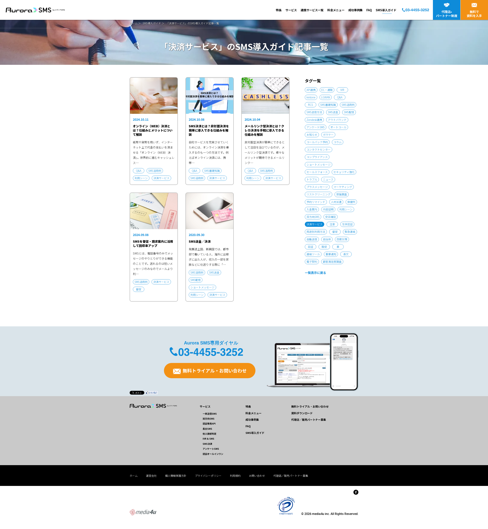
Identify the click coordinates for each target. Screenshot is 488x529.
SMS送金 (333, 112)
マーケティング (343, 187)
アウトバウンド (337, 120)
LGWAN (325, 97)
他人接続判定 (209, 433)
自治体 (327, 239)
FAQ (369, 10)
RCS (310, 105)
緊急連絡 (350, 232)
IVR (342, 90)
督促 (335, 232)
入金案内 (312, 209)
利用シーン (345, 209)
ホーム (134, 23)
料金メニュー (335, 10)
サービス (291, 10)
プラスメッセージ (317, 187)
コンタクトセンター (319, 149)
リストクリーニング (319, 194)
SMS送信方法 (314, 112)
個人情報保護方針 (175, 476)
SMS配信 (349, 112)
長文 (346, 254)
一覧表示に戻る (315, 272)
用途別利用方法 (316, 232)
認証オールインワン (213, 453)
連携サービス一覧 (312, 10)
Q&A (339, 97)
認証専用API (209, 423)
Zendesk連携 (314, 120)
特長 (279, 10)
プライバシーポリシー (208, 476)
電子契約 (312, 261)
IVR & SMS (208, 438)
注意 (332, 224)
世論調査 (341, 194)
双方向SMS (313, 217)
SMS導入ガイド (386, 10)
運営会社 (151, 476)
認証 (310, 247)
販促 (324, 247)
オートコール (338, 127)
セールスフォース (317, 172)
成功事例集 (355, 10)
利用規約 (235, 476)
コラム (338, 142)
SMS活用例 (348, 105)
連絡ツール (313, 254)
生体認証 (347, 224)
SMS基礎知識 (328, 105)
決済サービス (315, 224)
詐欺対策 (342, 239)
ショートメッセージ (319, 164)
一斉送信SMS (210, 413)
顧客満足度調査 (332, 261)
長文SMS (207, 428)
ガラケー (328, 134)
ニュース (328, 179)
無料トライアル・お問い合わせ (214, 370)
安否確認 (330, 217)
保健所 (351, 202)
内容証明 (328, 209)
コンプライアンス (317, 157)
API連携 (311, 90)
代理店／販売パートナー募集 (308, 419)
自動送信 (312, 239)
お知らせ (312, 134)
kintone (311, 97)
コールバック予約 (317, 142)
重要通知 (331, 254)
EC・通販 (327, 90)
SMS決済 (207, 443)
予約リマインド (316, 202)
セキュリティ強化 (344, 172)
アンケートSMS (316, 127)
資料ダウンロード (302, 413)
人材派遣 (336, 202)
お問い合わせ (257, 476)
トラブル (312, 179)
